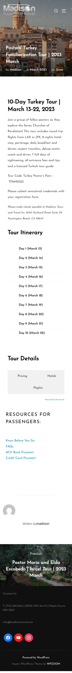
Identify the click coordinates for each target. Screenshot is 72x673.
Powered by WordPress (36, 657)
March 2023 (38, 69)
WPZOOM (53, 663)
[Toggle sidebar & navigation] (65, 11)
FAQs (9, 446)
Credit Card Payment (21, 458)
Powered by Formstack (54, 400)
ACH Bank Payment (20, 452)
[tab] (21, 376)
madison (16, 69)
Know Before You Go (20, 440)
